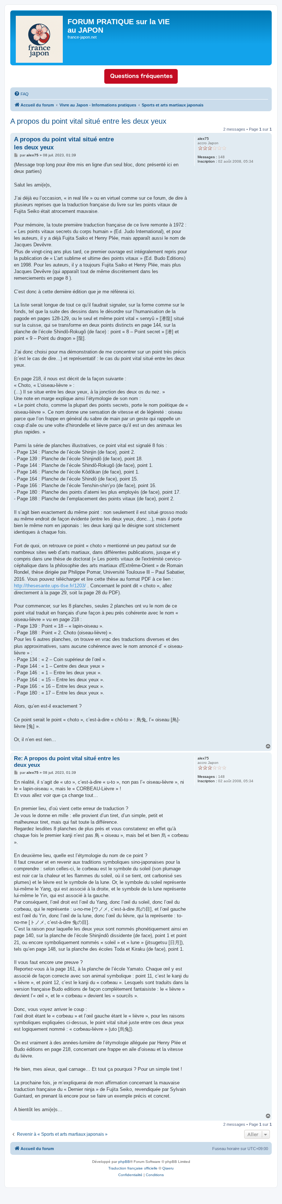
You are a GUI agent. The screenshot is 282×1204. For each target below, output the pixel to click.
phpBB (124, 1162)
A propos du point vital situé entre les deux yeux (88, 121)
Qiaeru (168, 1168)
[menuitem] (21, 94)
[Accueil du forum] (40, 38)
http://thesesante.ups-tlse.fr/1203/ (50, 585)
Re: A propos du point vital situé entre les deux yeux (67, 761)
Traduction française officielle (133, 1168)
